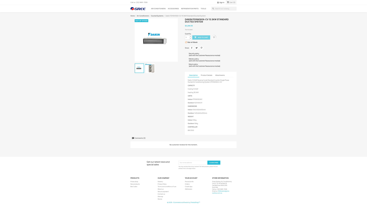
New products (135, 184)
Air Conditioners (158, 9)
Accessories (173, 9)
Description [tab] (193, 75)
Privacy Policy (162, 184)
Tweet (197, 48)
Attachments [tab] (220, 75)
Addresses (188, 189)
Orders (187, 184)
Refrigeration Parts (190, 9)
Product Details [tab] (206, 75)
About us (161, 189)
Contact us (161, 194)
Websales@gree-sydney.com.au (221, 192)
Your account (191, 178)
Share (192, 48)
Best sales (133, 186)
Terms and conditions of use (167, 186)
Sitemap (160, 196)
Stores (160, 199)
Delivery (160, 181)
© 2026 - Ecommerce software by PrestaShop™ (183, 202)
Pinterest (201, 48)
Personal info (189, 181)
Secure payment (163, 191)
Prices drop (134, 181)
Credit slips (188, 186)
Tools (203, 9)
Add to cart (201, 37)
